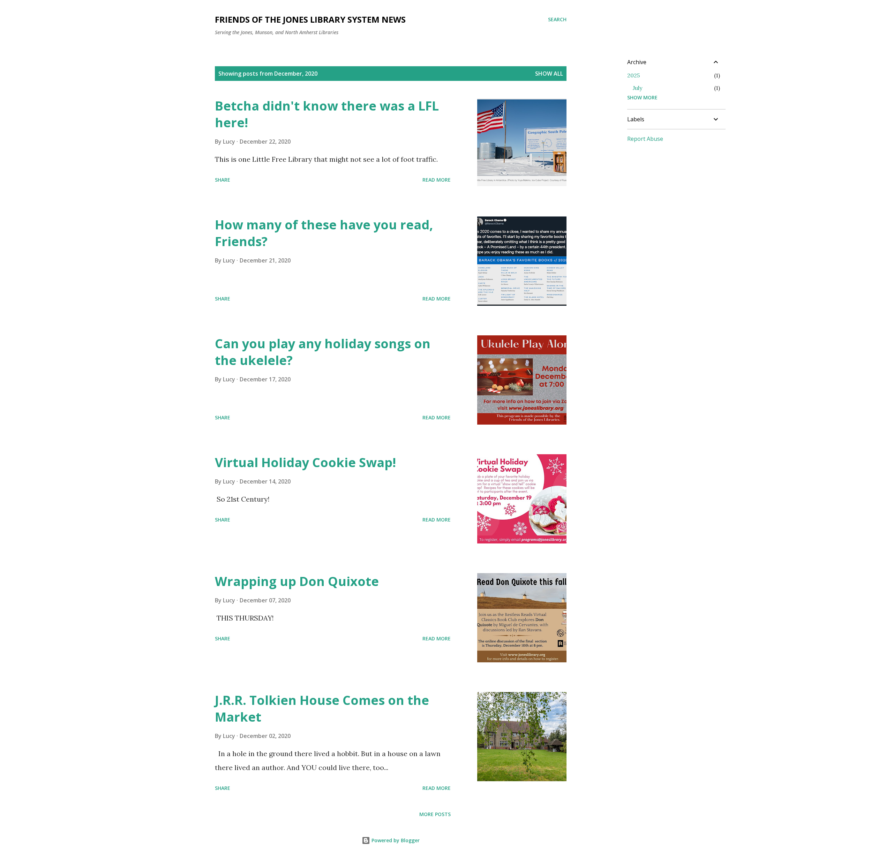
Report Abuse (645, 139)
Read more (436, 179)
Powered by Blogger (395, 840)
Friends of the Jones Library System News (310, 19)
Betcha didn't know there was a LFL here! (327, 114)
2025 (633, 75)
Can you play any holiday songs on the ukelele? (322, 352)
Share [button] (222, 179)
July (637, 87)
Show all (549, 73)
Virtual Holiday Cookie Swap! (305, 462)
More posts (435, 814)
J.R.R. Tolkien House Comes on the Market (322, 708)
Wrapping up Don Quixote (297, 581)
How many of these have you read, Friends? (324, 233)
